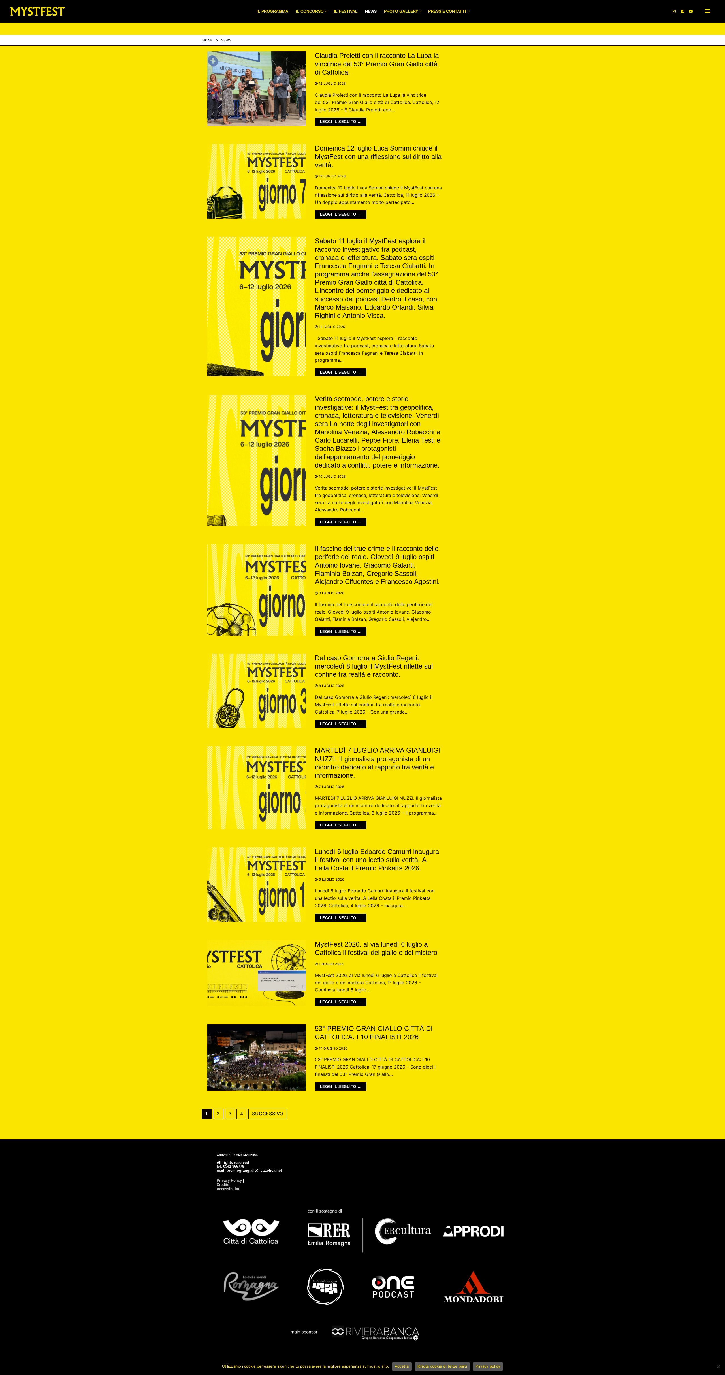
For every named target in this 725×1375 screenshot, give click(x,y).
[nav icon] (707, 11)
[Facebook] (682, 11)
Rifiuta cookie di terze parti (442, 1366)
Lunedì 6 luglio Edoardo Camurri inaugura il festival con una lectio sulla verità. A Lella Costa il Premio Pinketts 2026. (377, 860)
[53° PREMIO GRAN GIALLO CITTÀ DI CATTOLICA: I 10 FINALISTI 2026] (256, 1057)
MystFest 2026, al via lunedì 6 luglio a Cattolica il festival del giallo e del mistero (376, 948)
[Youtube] (691, 11)
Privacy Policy (229, 1180)
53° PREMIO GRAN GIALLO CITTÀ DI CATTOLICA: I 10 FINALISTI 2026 (374, 1032)
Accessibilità (228, 1189)
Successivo (267, 1113)
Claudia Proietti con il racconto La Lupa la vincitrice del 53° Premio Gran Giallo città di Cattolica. (377, 64)
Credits (223, 1184)
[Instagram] (674, 11)
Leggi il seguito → (340, 122)
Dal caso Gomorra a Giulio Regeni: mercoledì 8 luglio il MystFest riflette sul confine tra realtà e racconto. (374, 666)
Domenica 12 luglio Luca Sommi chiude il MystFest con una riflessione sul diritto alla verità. (378, 156)
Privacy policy (487, 1366)
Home (207, 40)
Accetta (402, 1366)
